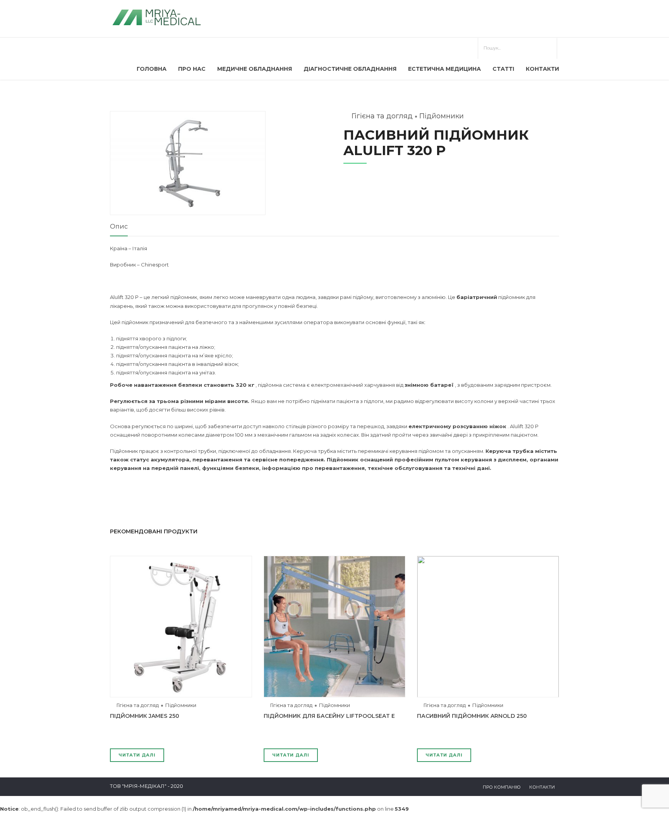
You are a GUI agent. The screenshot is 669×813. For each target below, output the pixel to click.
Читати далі (137, 755)
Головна (151, 68)
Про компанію (502, 787)
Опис (119, 226)
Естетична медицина (444, 68)
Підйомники (441, 116)
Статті (503, 68)
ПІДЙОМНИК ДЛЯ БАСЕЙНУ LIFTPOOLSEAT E (329, 715)
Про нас (192, 68)
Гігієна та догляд (382, 116)
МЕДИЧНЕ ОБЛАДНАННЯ (254, 68)
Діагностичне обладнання (350, 68)
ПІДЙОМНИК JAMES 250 (144, 715)
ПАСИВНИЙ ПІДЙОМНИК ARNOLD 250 (472, 715)
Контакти (542, 68)
